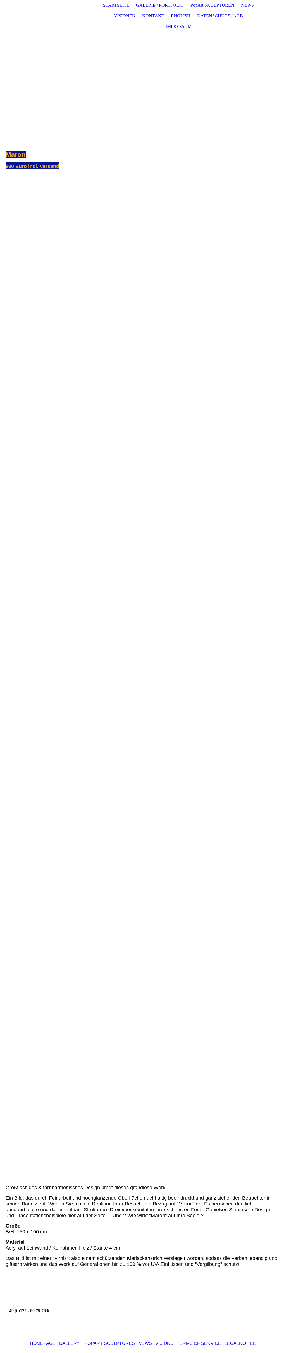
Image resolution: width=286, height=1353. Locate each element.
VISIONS (164, 1343)
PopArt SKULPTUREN (212, 5)
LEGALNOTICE (239, 1343)
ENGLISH (180, 15)
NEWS (247, 5)
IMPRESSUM (179, 26)
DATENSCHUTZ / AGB (220, 15)
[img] (63, 16)
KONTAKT (153, 15)
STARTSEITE (116, 5)
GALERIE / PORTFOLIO (160, 5)
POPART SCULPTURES (109, 1343)
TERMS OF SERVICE (199, 1343)
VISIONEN (124, 15)
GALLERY (69, 1343)
